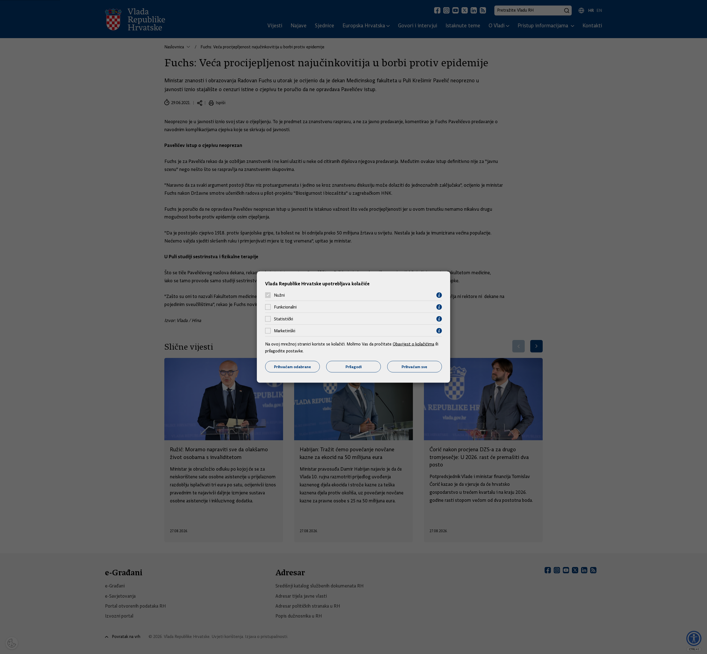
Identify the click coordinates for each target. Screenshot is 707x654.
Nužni (279, 295)
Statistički (283, 319)
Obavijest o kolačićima (413, 343)
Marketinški (284, 330)
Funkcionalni (285, 307)
